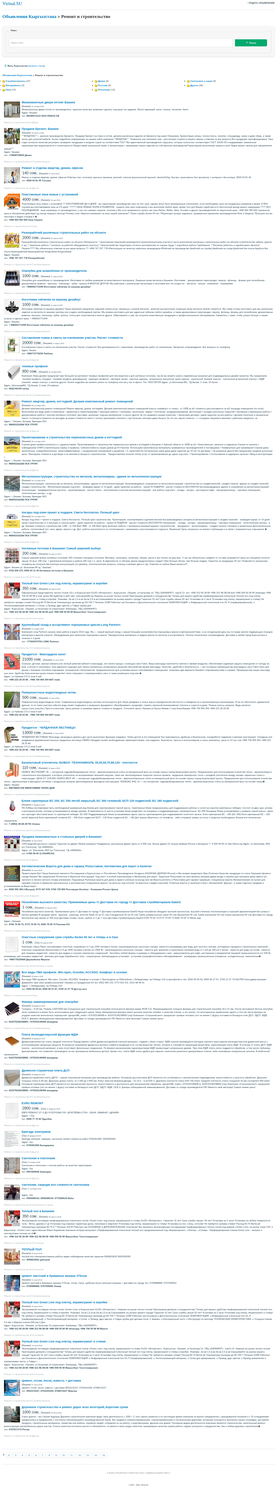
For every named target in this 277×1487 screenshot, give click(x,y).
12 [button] (79, 1455)
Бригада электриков (36, 1131)
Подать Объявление (117, 1473)
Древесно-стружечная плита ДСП (46, 1070)
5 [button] (29, 1455)
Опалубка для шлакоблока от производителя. (54, 270)
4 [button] (22, 1455)
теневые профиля (35, 366)
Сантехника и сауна (201, 80)
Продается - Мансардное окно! (44, 654)
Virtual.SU (12, 3)
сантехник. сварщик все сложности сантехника (55, 1184)
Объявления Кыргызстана (29, 16)
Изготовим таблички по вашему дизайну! (51, 299)
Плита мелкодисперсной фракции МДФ (50, 1034)
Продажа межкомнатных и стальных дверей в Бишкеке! (62, 836)
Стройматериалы (15, 80)
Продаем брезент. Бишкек (40, 128)
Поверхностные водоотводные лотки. (49, 692)
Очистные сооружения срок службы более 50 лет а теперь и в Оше (70, 937)
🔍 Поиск (251, 43)
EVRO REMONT (32, 1103)
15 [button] (103, 1455)
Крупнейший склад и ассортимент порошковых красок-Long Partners (71, 624)
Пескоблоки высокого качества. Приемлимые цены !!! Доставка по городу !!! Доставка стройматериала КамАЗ (101, 902)
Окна (8, 89)
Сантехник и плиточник (38, 1158)
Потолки (103, 85)
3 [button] (15, 1455)
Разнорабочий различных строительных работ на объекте (64, 232)
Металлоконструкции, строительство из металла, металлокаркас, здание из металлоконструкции (91, 476)
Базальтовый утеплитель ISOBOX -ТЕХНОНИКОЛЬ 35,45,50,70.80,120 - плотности (79, 762)
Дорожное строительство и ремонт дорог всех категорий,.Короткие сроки (75, 1407)
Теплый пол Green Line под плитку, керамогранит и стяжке (64, 1341)
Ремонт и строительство (16, 122)
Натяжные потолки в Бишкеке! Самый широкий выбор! (61, 548)
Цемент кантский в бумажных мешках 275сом (54, 1275)
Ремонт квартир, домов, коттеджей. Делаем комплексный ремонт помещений (77, 401)
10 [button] (63, 1455)
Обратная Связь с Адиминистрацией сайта (149, 1473)
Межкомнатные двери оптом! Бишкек (48, 102)
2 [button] (9, 1455)
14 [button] (95, 1455)
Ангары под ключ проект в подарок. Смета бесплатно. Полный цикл (70, 512)
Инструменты (13, 85)
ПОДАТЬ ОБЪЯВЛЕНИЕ (262, 3)
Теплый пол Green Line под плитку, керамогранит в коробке (64, 583)
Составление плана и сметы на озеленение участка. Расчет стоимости (72, 337)
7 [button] (42, 1455)
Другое (194, 85)
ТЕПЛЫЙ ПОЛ (32, 1249)
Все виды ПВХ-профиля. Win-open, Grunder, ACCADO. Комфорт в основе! (74, 972)
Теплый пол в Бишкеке (38, 1211)
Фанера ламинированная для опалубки (50, 1001)
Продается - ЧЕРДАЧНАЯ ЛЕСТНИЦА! (49, 727)
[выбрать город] (36, 65)
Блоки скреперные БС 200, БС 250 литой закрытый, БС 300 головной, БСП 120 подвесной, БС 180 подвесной (100, 800)
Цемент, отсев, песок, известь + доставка (51, 1380)
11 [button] (71, 1455)
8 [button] (49, 1455)
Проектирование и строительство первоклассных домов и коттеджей (72, 437)
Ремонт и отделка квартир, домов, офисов (52, 168)
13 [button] (87, 1455)
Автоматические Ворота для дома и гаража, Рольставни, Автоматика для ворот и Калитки (86, 866)
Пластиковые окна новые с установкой (50, 194)
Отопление (104, 89)
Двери (101, 80)
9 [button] (56, 1455)
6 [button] (36, 1455)
